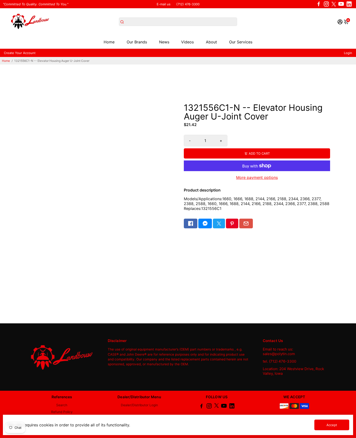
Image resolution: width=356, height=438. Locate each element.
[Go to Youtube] (341, 4)
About (211, 42)
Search (61, 405)
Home (109, 42)
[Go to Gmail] (246, 223)
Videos (187, 42)
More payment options (257, 177)
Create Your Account (20, 53)
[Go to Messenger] (205, 223)
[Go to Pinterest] (232, 223)
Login (348, 53)
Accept (331, 425)
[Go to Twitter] (333, 4)
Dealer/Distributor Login (139, 405)
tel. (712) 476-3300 (279, 361)
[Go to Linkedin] (349, 4)
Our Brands (137, 42)
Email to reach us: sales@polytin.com (279, 351)
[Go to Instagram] (326, 4)
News (164, 42)
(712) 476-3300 (188, 4)
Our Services (240, 42)
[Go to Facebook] (318, 4)
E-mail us (163, 4)
